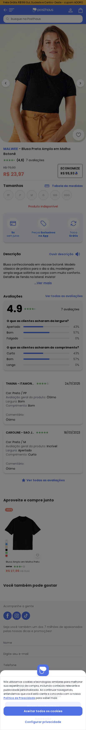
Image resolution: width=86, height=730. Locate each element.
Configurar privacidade (43, 722)
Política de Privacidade (19, 698)
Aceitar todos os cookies (43, 711)
